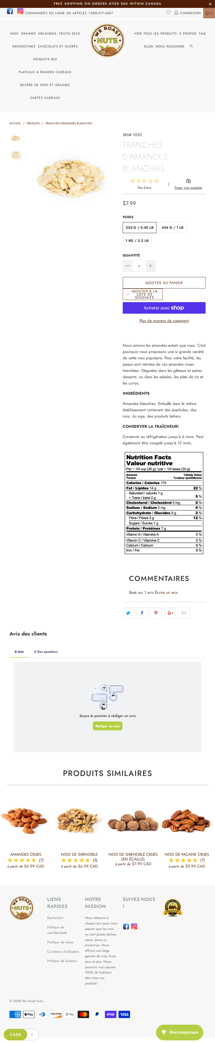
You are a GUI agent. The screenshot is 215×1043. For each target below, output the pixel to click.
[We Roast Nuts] (107, 40)
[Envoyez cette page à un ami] (184, 613)
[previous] (33, 176)
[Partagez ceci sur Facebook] (142, 613)
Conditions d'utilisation (63, 951)
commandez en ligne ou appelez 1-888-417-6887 (69, 13)
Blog (148, 46)
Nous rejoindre (170, 46)
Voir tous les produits (155, 33)
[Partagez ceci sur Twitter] (128, 613)
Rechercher (55, 917)
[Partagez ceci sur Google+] (170, 613)
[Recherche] (191, 46)
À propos (188, 33)
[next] (112, 176)
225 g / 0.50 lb (140, 227)
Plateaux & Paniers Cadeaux (45, 72)
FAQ (202, 33)
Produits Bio (45, 59)
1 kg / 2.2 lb (137, 240)
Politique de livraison (62, 960)
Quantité (131, 255)
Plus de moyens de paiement (164, 321)
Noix (14, 33)
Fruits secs (69, 33)
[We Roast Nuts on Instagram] (20, 13)
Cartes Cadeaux (45, 97)
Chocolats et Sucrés (58, 46)
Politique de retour (60, 942)
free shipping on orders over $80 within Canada (108, 3)
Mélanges (47, 33)
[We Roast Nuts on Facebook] (10, 13)
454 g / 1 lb (173, 227)
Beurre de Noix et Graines (45, 85)
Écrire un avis (166, 592)
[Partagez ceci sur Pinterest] (156, 613)
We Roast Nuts (32, 1000)
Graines (28, 33)
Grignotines (24, 46)
